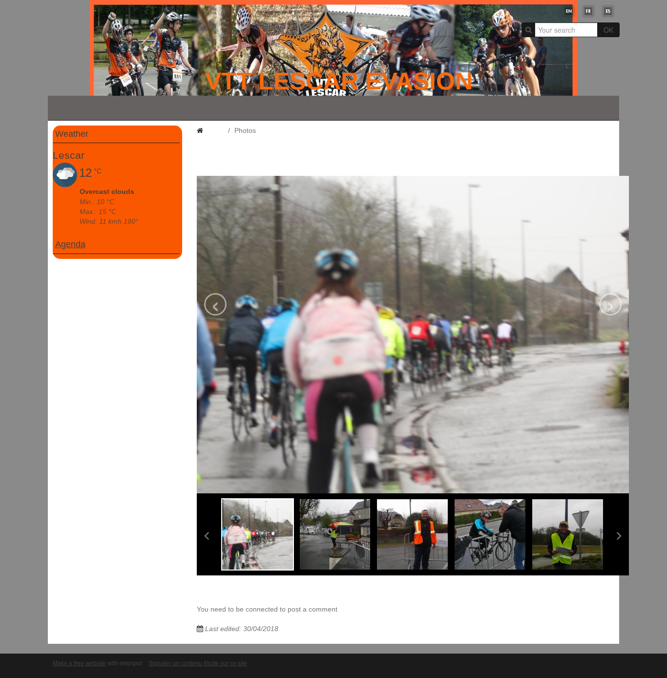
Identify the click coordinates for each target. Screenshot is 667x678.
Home (214, 130)
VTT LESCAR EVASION (339, 81)
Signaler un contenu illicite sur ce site (197, 663)
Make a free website (79, 663)
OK (608, 30)
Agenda (70, 244)
